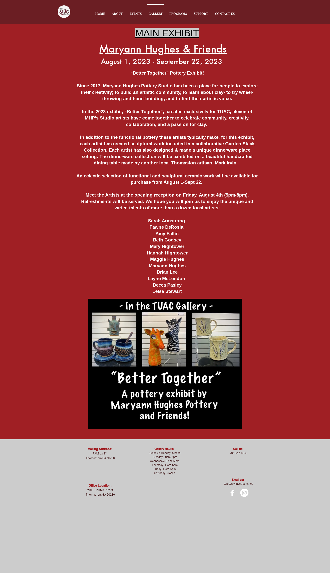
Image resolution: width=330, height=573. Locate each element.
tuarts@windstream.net (238, 483)
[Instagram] (244, 493)
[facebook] (232, 493)
